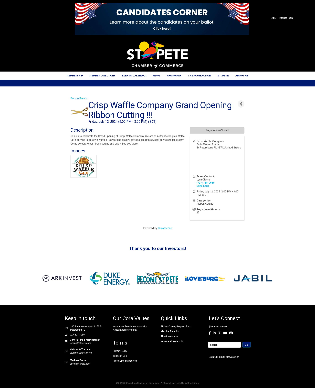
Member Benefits (170, 331)
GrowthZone (165, 228)
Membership (74, 75)
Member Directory (102, 75)
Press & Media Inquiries (125, 360)
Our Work (174, 75)
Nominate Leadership (172, 341)
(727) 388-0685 (206, 182)
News (156, 75)
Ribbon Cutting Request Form (176, 326)
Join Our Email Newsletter (224, 356)
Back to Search (79, 98)
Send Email (203, 185)
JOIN (273, 18)
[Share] (241, 104)
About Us (242, 75)
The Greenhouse (169, 336)
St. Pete (223, 75)
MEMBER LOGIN (286, 18)
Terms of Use (120, 356)
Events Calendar (134, 75)
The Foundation (199, 75)
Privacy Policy (120, 351)
